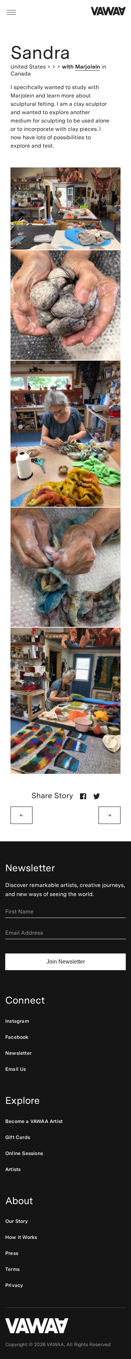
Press (11, 1253)
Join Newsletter (65, 962)
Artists (13, 1169)
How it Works (21, 1237)
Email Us (15, 1069)
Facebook (17, 1037)
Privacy (14, 1285)
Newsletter (18, 1053)
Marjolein (87, 66)
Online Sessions (24, 1153)
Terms (12, 1269)
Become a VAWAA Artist (34, 1121)
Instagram (17, 1021)
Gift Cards (17, 1137)
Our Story (16, 1221)
